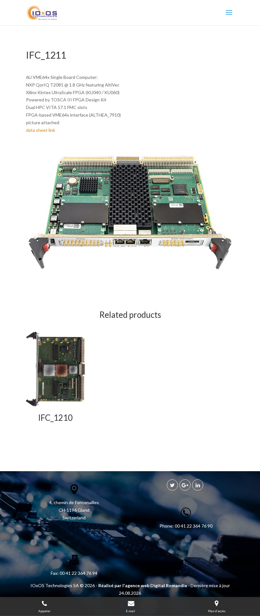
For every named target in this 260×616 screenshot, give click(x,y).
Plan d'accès (216, 611)
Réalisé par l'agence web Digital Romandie (142, 585)
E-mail (131, 611)
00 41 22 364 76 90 (193, 526)
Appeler (44, 611)
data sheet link (40, 130)
